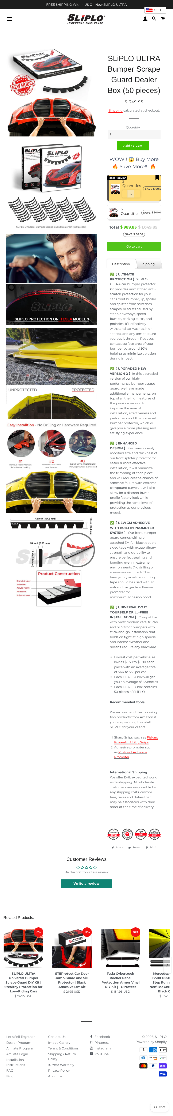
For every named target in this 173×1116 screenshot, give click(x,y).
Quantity (133, 127)
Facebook (102, 1037)
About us (55, 1076)
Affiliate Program (19, 1048)
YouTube (101, 1054)
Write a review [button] (86, 884)
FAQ (10, 1070)
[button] (124, 194)
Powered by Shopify (151, 1042)
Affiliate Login (17, 1054)
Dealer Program (18, 1043)
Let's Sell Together (20, 1037)
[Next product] (167, 965)
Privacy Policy (59, 1070)
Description (121, 264)
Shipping (115, 110)
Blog (10, 1076)
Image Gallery (59, 1043)
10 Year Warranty (61, 1065)
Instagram (102, 1048)
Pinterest (101, 1043)
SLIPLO (161, 1037)
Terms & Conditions (63, 1048)
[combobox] (155, 10)
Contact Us (56, 1037)
